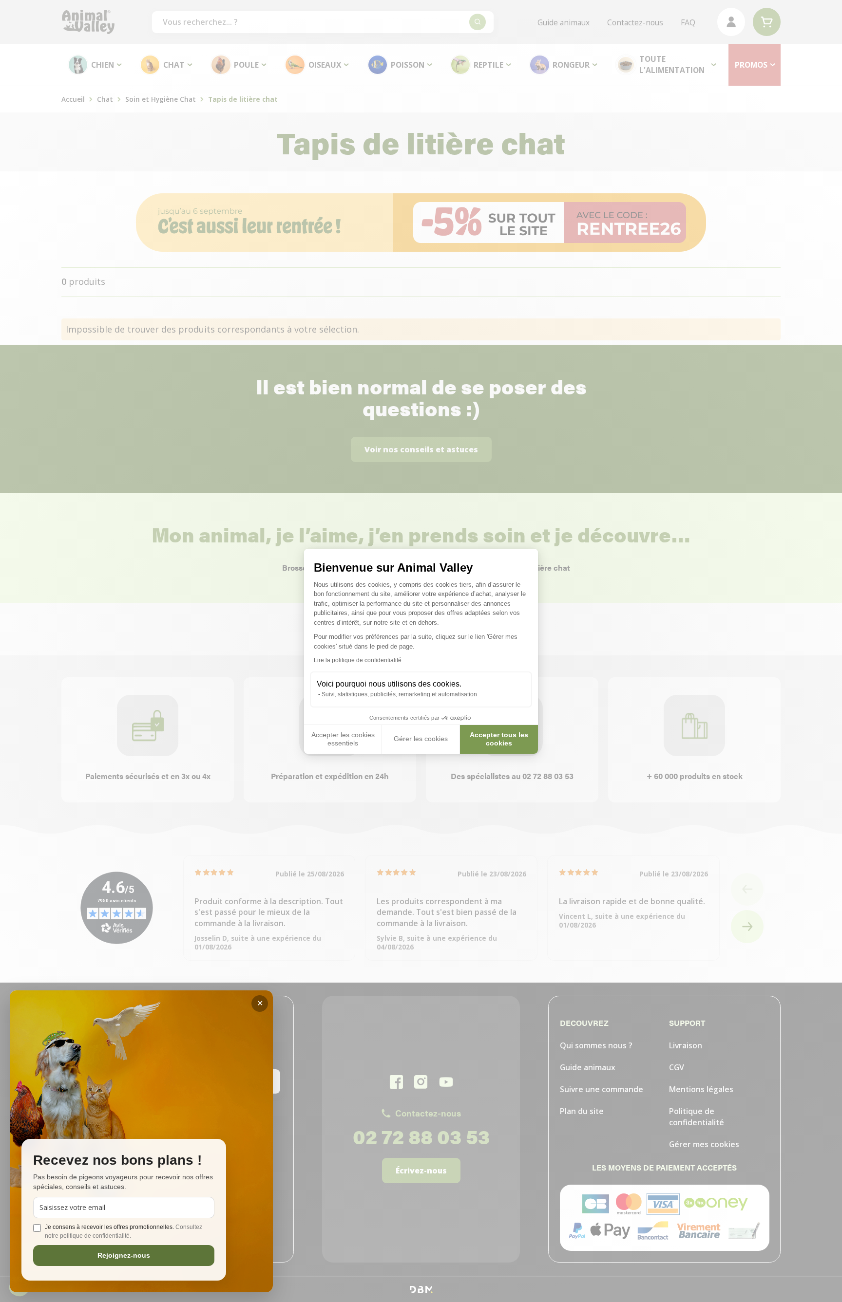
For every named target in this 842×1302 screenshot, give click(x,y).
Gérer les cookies (421, 739)
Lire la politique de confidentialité (358, 660)
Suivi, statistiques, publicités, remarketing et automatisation (399, 694)
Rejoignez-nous (123, 1255)
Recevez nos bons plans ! (117, 1160)
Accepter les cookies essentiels (343, 739)
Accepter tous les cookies (499, 739)
